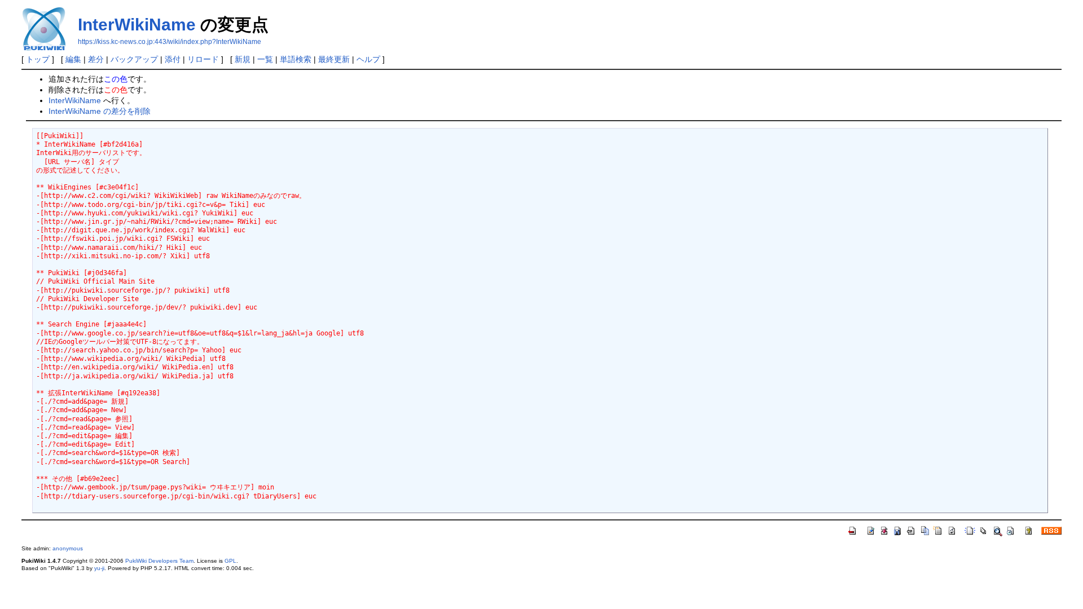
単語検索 (295, 59)
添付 (172, 59)
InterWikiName (137, 24)
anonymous (67, 548)
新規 (242, 59)
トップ (38, 59)
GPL (230, 561)
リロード (203, 59)
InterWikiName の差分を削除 (100, 111)
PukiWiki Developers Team (159, 561)
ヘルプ (368, 59)
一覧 (265, 59)
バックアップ (134, 59)
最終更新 (334, 59)
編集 (73, 59)
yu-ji (99, 568)
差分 (96, 59)
